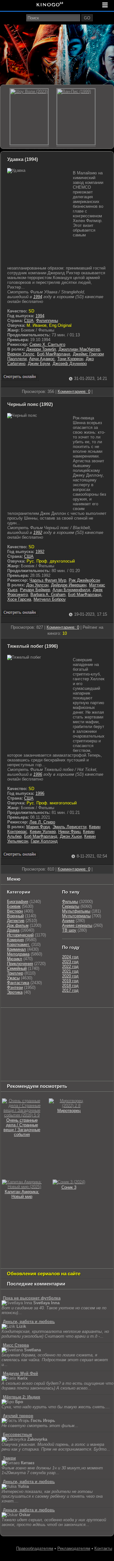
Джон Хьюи (71, 836)
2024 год (70, 957)
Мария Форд (38, 826)
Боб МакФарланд (53, 354)
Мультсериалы (76, 916)
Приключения (20, 963)
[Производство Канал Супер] (75, 1066)
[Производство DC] (69, 1050)
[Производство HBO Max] (46, 1066)
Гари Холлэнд (44, 841)
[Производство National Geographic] (18, 1034)
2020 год (70, 976)
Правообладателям (34, 1548)
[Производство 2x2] (96, 1018)
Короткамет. (18, 944)
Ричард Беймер (35, 589)
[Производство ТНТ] (22, 1026)
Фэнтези (15, 987)
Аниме (68, 920)
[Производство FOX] (71, 1034)
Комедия (15, 939)
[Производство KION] (52, 1018)
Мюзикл (14, 958)
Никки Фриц (69, 831)
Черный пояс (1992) (30, 404)
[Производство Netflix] (18, 1050)
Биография (17, 901)
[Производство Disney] (48, 1050)
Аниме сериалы (77, 925)
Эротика (14, 992)
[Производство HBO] (90, 1042)
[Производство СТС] (31, 1018)
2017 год (70, 990)
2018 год (70, 985)
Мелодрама (18, 954)
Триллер (15, 973)
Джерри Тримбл (41, 349)
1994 (37, 296)
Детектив (15, 920)
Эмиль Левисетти (69, 826)
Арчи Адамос (42, 358)
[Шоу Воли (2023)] (29, 116)
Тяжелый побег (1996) (32, 646)
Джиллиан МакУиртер (79, 349)
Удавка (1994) (22, 159)
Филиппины (47, 320)
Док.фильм (17, 925)
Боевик (14, 906)
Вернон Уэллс (21, 354)
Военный (15, 916)
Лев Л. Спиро (42, 822)
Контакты (103, 1548)
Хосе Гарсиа (19, 599)
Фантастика (18, 982)
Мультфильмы (76, 911)
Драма (13, 930)
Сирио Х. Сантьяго (47, 344)
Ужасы (13, 978)
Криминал (16, 949)
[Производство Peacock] (18, 1066)
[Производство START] (78, 1058)
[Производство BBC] (48, 1034)
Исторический (20, 935)
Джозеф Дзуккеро (70, 363)
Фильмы (70, 901)
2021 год (70, 971)
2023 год (70, 961)
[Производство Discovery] (83, 1026)
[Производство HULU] (11, 1018)
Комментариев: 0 (74, 391)
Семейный (17, 968)
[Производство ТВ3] (6, 1026)
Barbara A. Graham (48, 594)
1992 (37, 532)
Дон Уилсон (37, 585)
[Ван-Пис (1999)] (76, 116)
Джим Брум (39, 363)
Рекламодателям (73, 1548)
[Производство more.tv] (18, 1058)
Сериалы (70, 906)
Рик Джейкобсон (84, 580)
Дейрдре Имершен (68, 585)
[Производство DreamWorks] (53, 1042)
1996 (37, 774)
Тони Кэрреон (70, 358)
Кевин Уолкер (43, 831)
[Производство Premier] (51, 1058)
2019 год (70, 980)
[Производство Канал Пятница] (13, 1074)
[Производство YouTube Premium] (50, 1026)
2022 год (70, 966)
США (29, 320)
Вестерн (15, 911)
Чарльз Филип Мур (47, 580)
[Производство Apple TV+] (13, 1042)
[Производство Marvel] (90, 1050)
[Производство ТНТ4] (76, 1018)
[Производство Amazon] (93, 1034)
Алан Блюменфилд (71, 589)
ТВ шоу (69, 930)
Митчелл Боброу (50, 599)
